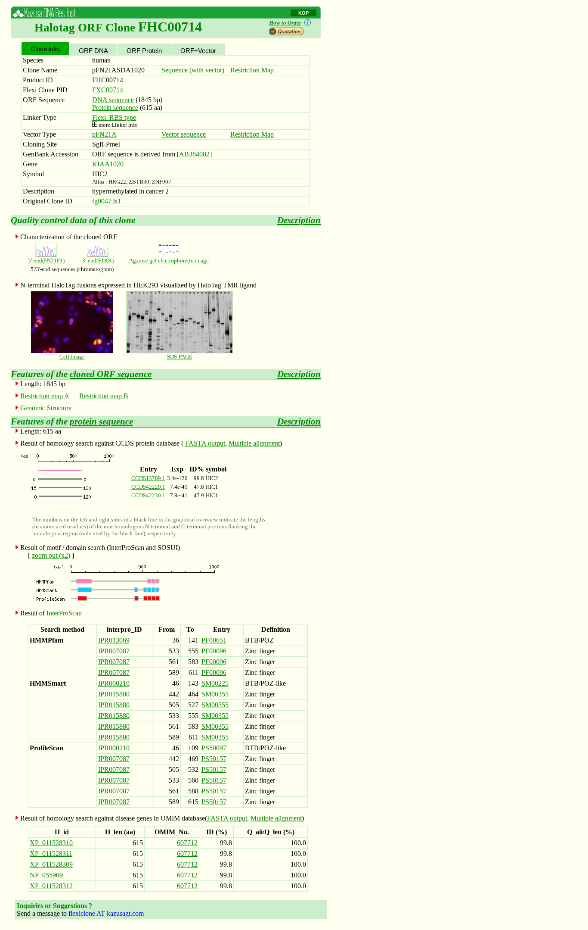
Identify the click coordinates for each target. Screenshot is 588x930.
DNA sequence (113, 99)
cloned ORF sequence (111, 374)
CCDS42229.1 (148, 487)
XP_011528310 (51, 842)
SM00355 (215, 694)
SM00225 (215, 683)
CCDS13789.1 (148, 478)
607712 (187, 842)
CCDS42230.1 (148, 495)
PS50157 (213, 758)
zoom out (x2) (51, 555)
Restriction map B (103, 395)
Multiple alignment (254, 443)
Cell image (72, 356)
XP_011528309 (51, 864)
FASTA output (205, 443)
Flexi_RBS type (114, 117)
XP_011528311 (51, 853)
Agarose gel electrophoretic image (169, 260)
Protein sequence (115, 107)
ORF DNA (93, 50)
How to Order (285, 22)
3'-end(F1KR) (98, 260)
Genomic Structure (45, 408)
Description (299, 220)
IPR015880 (114, 694)
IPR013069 (114, 640)
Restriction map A (44, 395)
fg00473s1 (106, 201)
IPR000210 (114, 683)
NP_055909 (46, 875)
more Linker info (117, 125)
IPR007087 (114, 651)
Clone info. (45, 49)
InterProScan (64, 613)
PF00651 (213, 640)
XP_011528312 (51, 885)
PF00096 (213, 651)
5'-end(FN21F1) (46, 260)
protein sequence (101, 421)
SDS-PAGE (179, 356)
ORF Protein (144, 50)
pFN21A (104, 134)
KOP (303, 13)
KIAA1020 (108, 164)
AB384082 (194, 154)
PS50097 (213, 748)
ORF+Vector (198, 50)
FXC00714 (107, 90)
